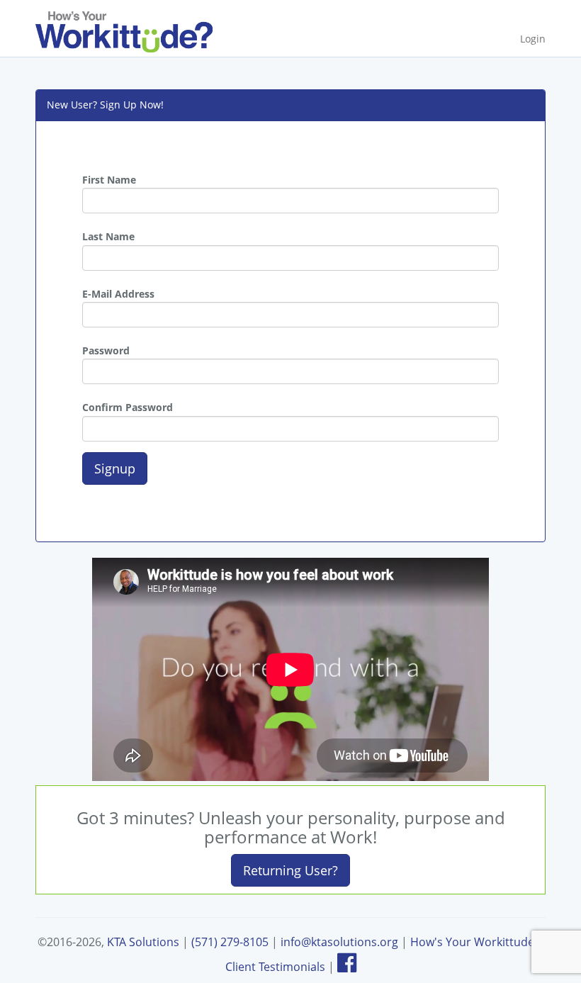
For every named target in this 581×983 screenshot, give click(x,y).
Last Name (108, 236)
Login (533, 38)
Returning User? (290, 870)
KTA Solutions (143, 942)
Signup (114, 468)
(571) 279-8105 (230, 942)
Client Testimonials (275, 966)
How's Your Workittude (472, 942)
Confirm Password (127, 407)
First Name (109, 179)
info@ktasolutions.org (339, 942)
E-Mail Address (118, 293)
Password (106, 350)
